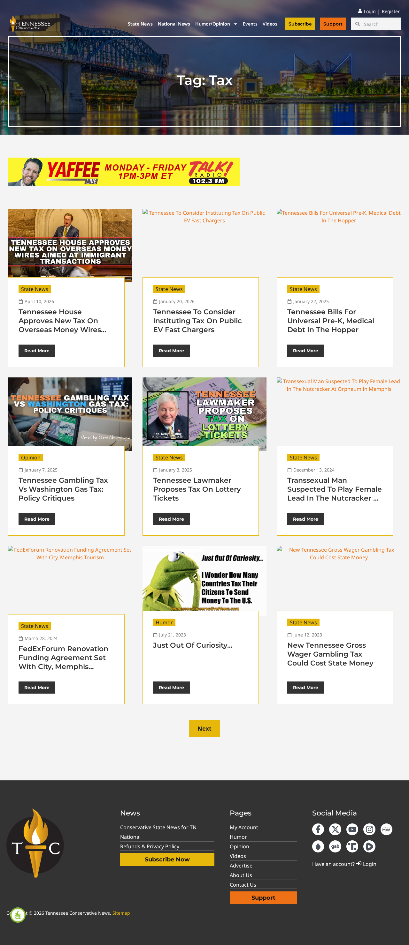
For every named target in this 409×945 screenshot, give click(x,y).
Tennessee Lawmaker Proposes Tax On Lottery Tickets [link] (197, 489)
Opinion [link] (31, 457)
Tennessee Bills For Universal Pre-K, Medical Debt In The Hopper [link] (330, 321)
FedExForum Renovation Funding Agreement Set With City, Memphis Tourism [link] (63, 662)
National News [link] (174, 24)
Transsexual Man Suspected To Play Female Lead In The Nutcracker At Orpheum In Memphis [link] (334, 493)
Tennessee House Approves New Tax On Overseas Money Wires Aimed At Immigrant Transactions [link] (60, 330)
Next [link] (204, 728)
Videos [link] (270, 24)
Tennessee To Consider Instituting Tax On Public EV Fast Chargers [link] (197, 321)
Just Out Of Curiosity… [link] (192, 645)
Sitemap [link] (121, 913)
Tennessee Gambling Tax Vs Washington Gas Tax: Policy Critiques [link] (63, 489)
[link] (18, 915)
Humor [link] (164, 622)
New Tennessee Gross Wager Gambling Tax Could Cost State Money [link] (330, 654)
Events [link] (250, 24)
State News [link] (140, 24)
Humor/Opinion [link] (212, 24)
